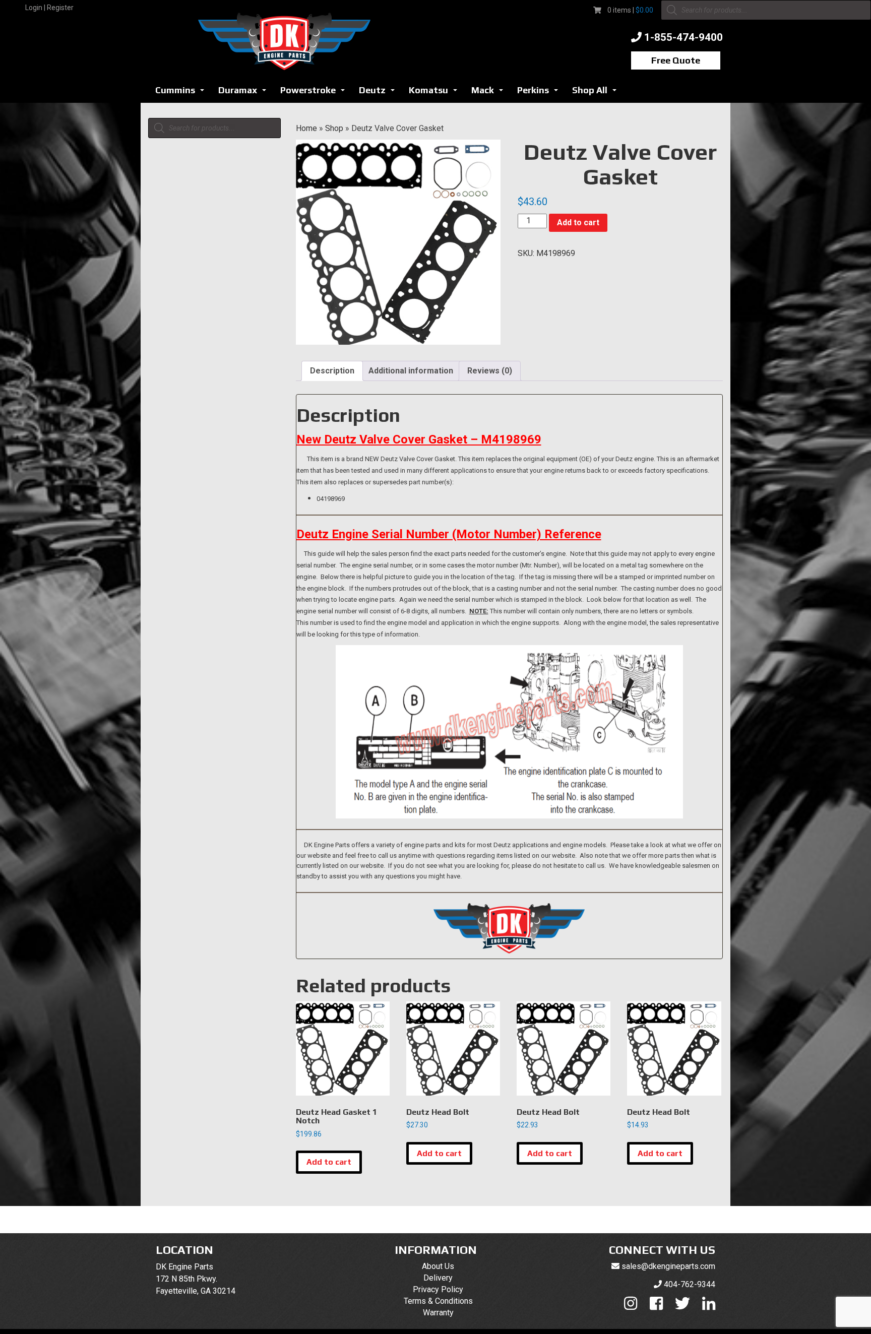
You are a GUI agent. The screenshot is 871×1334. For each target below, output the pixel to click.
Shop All (597, 93)
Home (306, 128)
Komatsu (436, 93)
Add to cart (578, 222)
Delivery (438, 1278)
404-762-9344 (689, 1284)
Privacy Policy (438, 1289)
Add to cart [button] (328, 1162)
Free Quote (675, 60)
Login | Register (49, 8)
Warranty (438, 1312)
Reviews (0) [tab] (489, 370)
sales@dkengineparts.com (668, 1266)
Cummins (182, 93)
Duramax (245, 93)
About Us (438, 1266)
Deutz (379, 93)
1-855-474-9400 (683, 37)
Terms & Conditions (438, 1301)
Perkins (540, 93)
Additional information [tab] (410, 370)
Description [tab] (332, 370)
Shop (334, 128)
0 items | (630, 10)
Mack (490, 93)
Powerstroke (315, 93)
